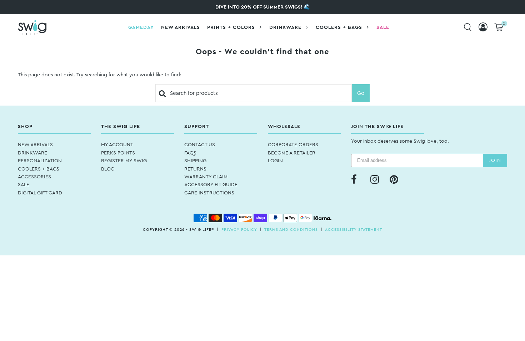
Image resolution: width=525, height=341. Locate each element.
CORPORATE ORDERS (293, 144)
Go (360, 93)
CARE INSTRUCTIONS (209, 192)
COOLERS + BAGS (38, 169)
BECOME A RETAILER (291, 153)
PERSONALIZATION (40, 160)
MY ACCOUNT (117, 144)
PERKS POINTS (118, 153)
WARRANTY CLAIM (206, 176)
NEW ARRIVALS (35, 144)
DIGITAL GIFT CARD (40, 192)
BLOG (107, 169)
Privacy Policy (239, 229)
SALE (23, 184)
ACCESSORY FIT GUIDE (211, 184)
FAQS (190, 153)
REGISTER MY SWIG (124, 160)
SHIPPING (195, 160)
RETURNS (195, 169)
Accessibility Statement (353, 229)
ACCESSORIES (34, 176)
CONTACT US (199, 144)
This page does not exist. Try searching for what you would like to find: (99, 74)
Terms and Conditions (291, 229)
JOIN (495, 160)
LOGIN (275, 160)
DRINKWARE (32, 153)
